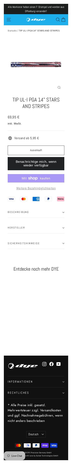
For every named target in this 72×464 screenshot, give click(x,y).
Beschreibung (18, 212)
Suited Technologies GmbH (47, 455)
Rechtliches (18, 392)
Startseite (12, 30)
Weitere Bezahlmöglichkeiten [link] (36, 188)
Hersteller (16, 227)
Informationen (20, 381)
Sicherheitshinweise (24, 243)
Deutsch (33, 434)
